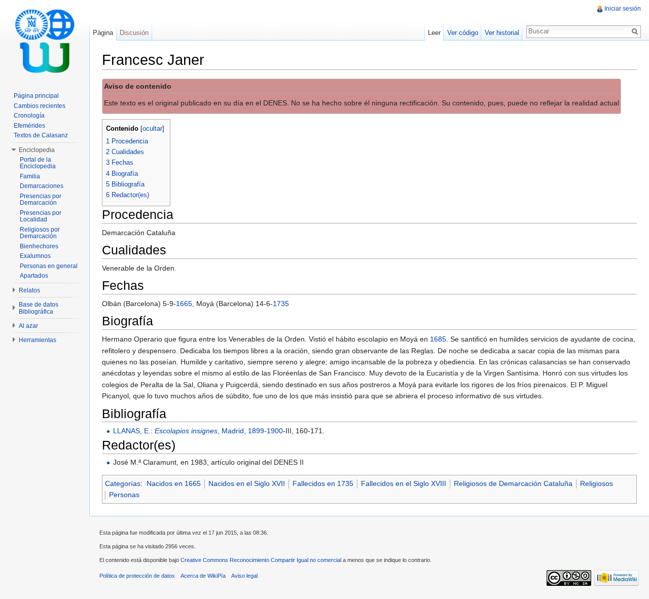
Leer (434, 32)
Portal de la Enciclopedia (38, 163)
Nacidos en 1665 (174, 483)
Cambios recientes (39, 105)
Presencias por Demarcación (40, 200)
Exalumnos (35, 255)
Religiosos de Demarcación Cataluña (513, 483)
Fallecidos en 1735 (323, 483)
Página (103, 32)
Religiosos (596, 483)
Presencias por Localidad (40, 216)
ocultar (152, 128)
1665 (184, 304)
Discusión (134, 32)
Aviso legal (244, 576)
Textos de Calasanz (41, 135)
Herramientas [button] (37, 340)
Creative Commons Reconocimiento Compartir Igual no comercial (261, 560)
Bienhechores (39, 246)
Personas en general (49, 266)
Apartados (34, 275)
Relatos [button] (29, 290)
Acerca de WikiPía (203, 576)
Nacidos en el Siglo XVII (246, 483)
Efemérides (29, 125)
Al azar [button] (28, 325)
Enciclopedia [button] (37, 150)
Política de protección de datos (137, 576)
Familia (30, 176)
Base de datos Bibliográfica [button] (38, 308)
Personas (124, 495)
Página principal (36, 95)
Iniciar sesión (622, 8)
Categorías (122, 483)
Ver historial (502, 32)
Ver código (462, 32)
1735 (281, 304)
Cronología (29, 115)
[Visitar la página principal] (44, 40)
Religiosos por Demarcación (40, 233)
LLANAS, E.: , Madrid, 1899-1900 (198, 431)
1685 (438, 339)
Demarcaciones (41, 186)
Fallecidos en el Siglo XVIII (403, 483)
